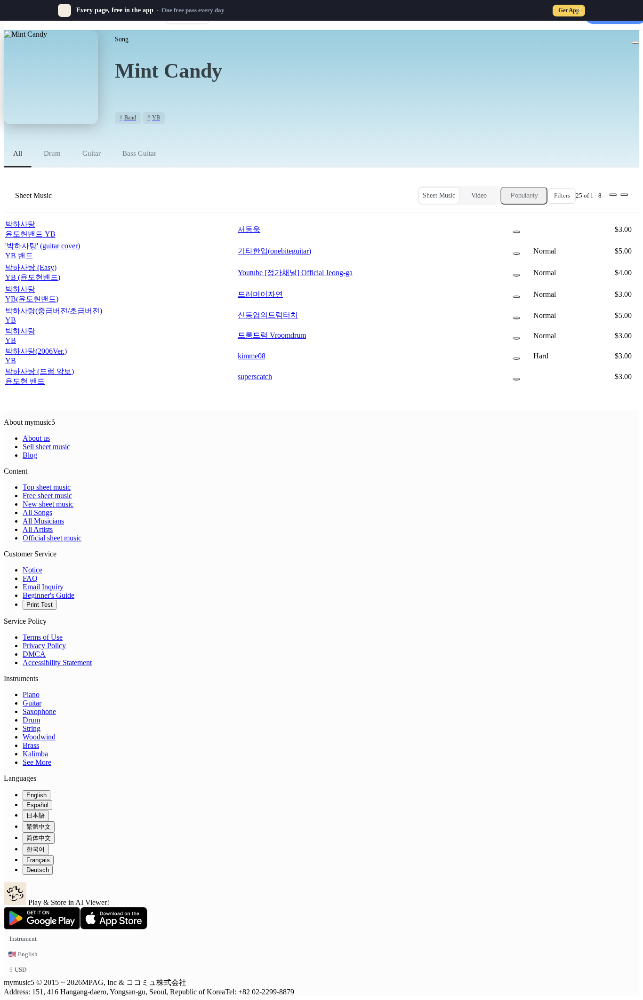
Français (38, 860)
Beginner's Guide (48, 595)
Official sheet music (52, 538)
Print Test (39, 604)
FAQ (30, 578)
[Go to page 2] (624, 194)
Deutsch (37, 869)
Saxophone (39, 711)
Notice (32, 570)
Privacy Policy (44, 646)
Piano (31, 694)
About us (36, 438)
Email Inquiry (43, 587)
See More (37, 762)
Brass (31, 745)
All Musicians (43, 521)
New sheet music (48, 504)
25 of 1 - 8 (589, 195)
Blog (30, 455)
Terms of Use (43, 637)
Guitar (32, 703)
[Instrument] (516, 231)
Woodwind (39, 737)
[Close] (578, 10)
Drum (31, 720)
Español (37, 805)
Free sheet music (47, 496)
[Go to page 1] (613, 194)
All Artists (38, 529)
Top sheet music (47, 487)
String (31, 728)
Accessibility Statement (57, 663)
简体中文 (38, 837)
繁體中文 (38, 826)
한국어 (35, 849)
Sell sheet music (46, 447)
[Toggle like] (635, 42)
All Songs (37, 512)
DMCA (34, 654)
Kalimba (35, 754)
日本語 (35, 815)
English (36, 795)
